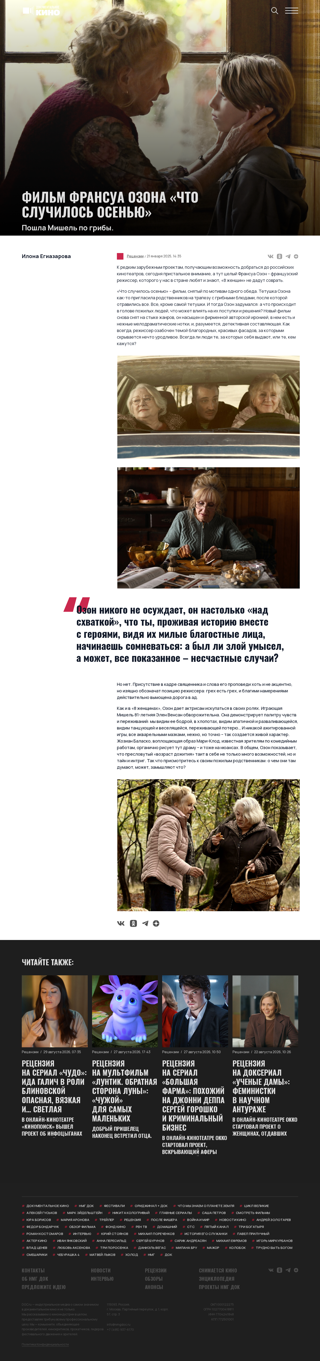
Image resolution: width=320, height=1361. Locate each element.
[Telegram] (288, 256)
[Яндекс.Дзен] (296, 256)
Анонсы (154, 1287)
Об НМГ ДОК (35, 1278)
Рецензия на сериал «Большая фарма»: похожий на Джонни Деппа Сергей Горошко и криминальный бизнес (193, 1095)
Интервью (102, 1278)
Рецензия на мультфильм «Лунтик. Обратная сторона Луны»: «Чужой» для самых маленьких (124, 1091)
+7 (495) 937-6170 (120, 1329)
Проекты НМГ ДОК (219, 1287)
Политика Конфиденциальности (45, 1344)
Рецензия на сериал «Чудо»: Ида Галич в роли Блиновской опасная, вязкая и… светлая (54, 1086)
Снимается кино (218, 1270)
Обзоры (154, 1278)
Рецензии (135, 256)
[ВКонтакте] (271, 256)
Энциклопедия (217, 1278)
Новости (101, 1270)
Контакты (33, 1270)
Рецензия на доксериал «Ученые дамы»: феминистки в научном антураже (261, 1086)
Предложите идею (44, 1287)
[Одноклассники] (279, 256)
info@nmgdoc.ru (118, 1324)
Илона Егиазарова (46, 256)
